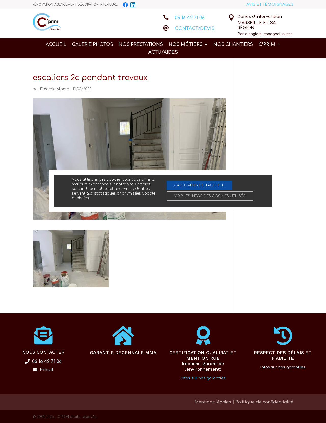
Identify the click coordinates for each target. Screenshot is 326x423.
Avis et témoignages (269, 4)
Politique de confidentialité (264, 402)
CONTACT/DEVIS (194, 28)
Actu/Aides (163, 52)
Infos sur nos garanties (203, 378)
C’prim (267, 45)
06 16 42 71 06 (190, 17)
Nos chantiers (233, 45)
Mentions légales (213, 402)
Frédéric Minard (54, 89)
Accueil (56, 45)
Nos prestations (141, 45)
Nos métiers (186, 45)
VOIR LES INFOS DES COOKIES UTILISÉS (210, 196)
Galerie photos (92, 45)
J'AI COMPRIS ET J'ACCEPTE (199, 185)
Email (46, 369)
